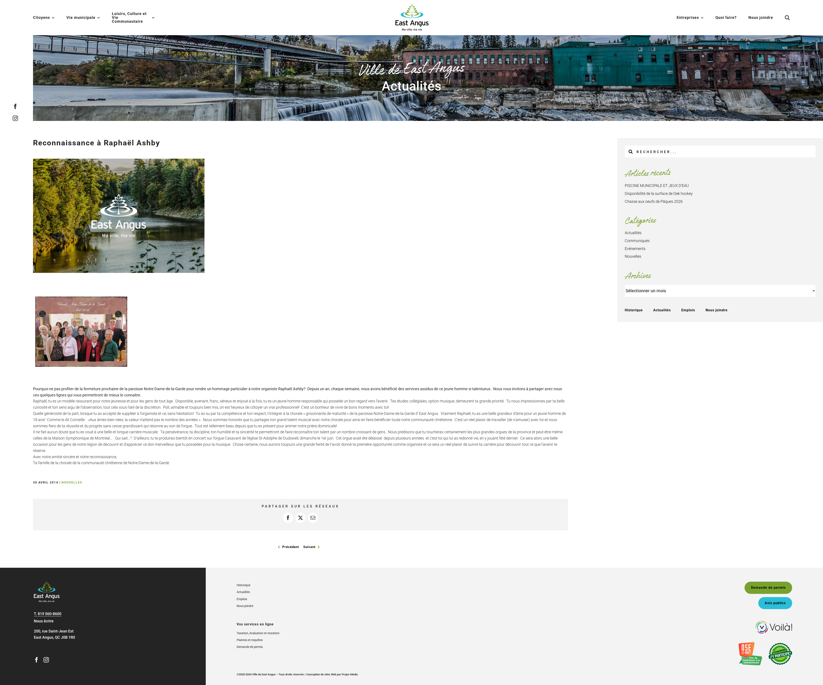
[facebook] (15, 106)
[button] (782, 18)
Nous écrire (44, 621)
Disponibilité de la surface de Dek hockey (659, 193)
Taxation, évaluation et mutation (258, 633)
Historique (634, 310)
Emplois (688, 310)
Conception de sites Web (321, 674)
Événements (635, 248)
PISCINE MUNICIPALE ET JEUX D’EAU (657, 185)
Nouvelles (72, 482)
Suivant (309, 547)
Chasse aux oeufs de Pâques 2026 (654, 201)
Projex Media (350, 674)
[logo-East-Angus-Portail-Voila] (774, 622)
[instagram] (15, 118)
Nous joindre (717, 310)
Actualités (633, 232)
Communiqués (637, 240)
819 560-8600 (49, 613)
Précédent (290, 547)
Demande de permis (250, 647)
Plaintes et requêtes (250, 640)
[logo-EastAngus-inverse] (47, 583)
